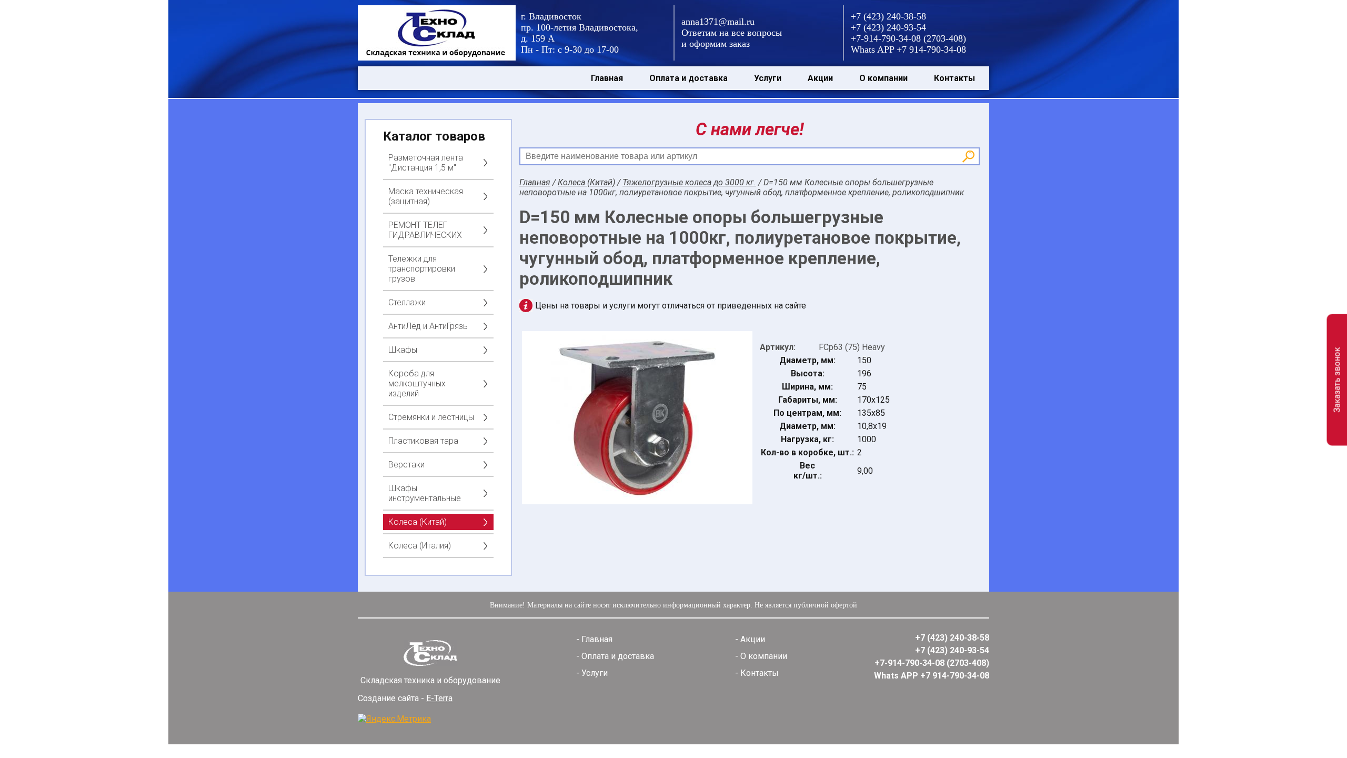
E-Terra (439, 698)
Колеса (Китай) (417, 522)
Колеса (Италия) (419, 546)
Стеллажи (407, 302)
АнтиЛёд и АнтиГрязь (428, 326)
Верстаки (406, 465)
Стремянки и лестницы (431, 417)
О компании (883, 78)
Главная (607, 78)
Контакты (954, 78)
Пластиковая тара (423, 441)
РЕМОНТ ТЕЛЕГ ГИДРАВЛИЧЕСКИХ (425, 230)
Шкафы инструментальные (424, 493)
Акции (820, 78)
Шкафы (402, 350)
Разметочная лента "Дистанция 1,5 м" (425, 163)
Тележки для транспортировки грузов (421, 269)
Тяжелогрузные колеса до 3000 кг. (689, 182)
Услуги (767, 78)
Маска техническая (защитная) (425, 196)
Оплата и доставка (688, 78)
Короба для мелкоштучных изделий (417, 383)
